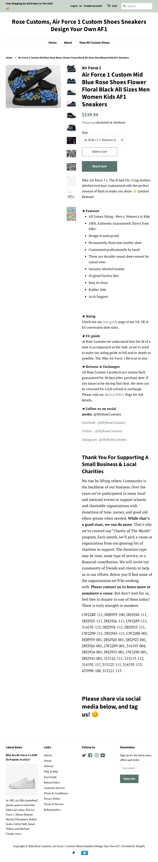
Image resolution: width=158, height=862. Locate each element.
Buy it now (99, 166)
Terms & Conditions (56, 793)
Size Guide (50, 777)
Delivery (49, 766)
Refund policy (52, 809)
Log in (74, 6)
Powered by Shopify (133, 846)
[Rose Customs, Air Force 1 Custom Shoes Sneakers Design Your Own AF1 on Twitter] (84, 756)
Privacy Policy (52, 798)
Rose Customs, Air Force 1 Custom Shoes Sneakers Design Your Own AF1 (79, 25)
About (68, 43)
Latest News (14, 747)
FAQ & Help (51, 771)
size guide (110, 322)
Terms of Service (54, 804)
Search (48, 755)
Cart (114, 6)
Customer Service (54, 788)
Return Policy (114, 394)
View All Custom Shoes (94, 43)
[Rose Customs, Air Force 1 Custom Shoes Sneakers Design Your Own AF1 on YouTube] (103, 756)
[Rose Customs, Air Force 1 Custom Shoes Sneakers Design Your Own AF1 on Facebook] (90, 756)
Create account (93, 6)
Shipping (88, 122)
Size (85, 132)
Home (53, 43)
